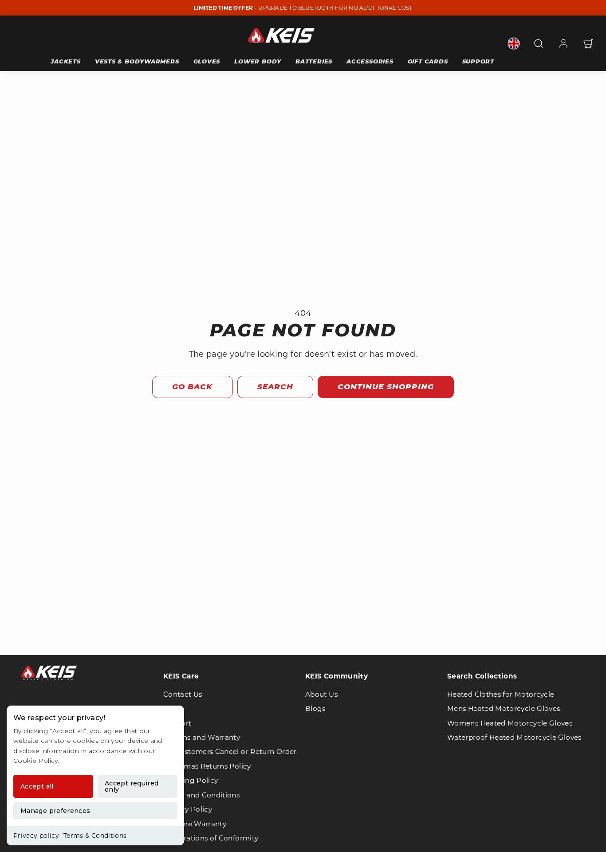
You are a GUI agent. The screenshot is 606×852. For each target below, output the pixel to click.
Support (478, 61)
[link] (513, 43)
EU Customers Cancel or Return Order (230, 751)
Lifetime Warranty (194, 824)
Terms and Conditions (201, 795)
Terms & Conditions (94, 836)
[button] (538, 43)
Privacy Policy (187, 809)
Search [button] (275, 386)
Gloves (206, 61)
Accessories (370, 61)
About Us (321, 694)
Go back (192, 386)
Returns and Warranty (201, 737)
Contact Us (182, 694)
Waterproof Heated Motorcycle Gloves (514, 737)
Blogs (315, 708)
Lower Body (257, 61)
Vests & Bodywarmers (137, 61)
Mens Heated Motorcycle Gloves (503, 708)
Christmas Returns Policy (207, 766)
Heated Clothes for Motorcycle (500, 694)
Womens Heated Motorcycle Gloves (509, 723)
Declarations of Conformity (210, 838)
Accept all (37, 786)
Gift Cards (428, 61)
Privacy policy (36, 836)
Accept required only (131, 786)
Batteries (313, 61)
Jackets (65, 61)
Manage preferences (55, 811)
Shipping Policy (190, 780)
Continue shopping (385, 386)
